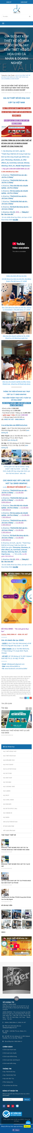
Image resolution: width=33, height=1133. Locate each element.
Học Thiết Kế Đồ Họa (9, 1071)
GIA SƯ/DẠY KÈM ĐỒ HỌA (10, 821)
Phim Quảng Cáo (8, 1082)
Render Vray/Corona (23, 166)
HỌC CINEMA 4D (7, 813)
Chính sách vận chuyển (10, 1053)
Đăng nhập (24, 2)
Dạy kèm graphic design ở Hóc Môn (13, 676)
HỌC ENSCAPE (7, 804)
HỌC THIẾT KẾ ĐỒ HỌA (9, 755)
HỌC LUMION (6, 791)
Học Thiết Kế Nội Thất (9, 1075)
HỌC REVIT (6, 795)
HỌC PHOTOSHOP (8, 764)
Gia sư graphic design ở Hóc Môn (15, 685)
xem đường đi (12, 440)
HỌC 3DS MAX (7, 782)
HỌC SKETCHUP (7, 777)
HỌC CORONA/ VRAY (9, 786)
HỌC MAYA (6, 817)
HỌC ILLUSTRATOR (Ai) (9, 769)
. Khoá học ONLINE (9, 212)
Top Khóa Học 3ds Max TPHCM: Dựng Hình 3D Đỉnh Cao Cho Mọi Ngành (16, 898)
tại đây (15, 220)
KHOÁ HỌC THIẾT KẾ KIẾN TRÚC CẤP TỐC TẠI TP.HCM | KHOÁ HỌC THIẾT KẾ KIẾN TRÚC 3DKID (15, 848)
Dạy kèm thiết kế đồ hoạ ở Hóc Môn (13, 681)
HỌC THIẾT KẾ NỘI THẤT (10, 751)
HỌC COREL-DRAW (8, 799)
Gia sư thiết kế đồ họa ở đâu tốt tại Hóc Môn (15, 694)
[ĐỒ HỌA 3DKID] (17, 9)
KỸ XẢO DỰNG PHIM (8, 826)
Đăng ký (8, 2)
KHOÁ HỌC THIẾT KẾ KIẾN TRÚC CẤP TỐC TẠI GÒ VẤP (15, 865)
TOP (16, 998)
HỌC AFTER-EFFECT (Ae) (10, 808)
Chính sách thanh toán (9, 1049)
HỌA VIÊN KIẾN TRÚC (9, 760)
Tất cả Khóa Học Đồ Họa (10, 1085)
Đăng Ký (27, 1126)
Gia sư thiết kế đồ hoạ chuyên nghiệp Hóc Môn (16, 688)
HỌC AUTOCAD (7, 773)
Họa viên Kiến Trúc (8, 1078)
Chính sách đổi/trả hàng (10, 1056)
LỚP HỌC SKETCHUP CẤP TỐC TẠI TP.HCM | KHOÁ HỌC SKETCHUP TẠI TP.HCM (16, 882)
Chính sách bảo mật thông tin (11, 1060)
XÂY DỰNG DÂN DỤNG (9, 830)
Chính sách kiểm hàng (9, 1063)
